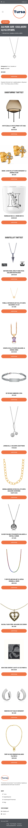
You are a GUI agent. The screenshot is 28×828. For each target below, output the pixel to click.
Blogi (4, 802)
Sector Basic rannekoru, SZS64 (14, 393)
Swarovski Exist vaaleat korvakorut (14, 711)
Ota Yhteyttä (13, 824)
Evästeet (19, 824)
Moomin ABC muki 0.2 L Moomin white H (14, 216)
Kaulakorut (13, 66)
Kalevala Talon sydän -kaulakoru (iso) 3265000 (14, 624)
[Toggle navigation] (2, 12)
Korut (8, 66)
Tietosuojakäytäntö (11, 825)
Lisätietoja (14, 76)
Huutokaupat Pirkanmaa (9, 799)
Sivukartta (19, 825)
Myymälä (5, 22)
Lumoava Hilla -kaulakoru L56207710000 (14, 446)
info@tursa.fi (24, 1)
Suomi (3, 1)
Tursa (4, 794)
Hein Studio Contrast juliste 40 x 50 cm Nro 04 (14, 667)
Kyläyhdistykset (7, 797)
